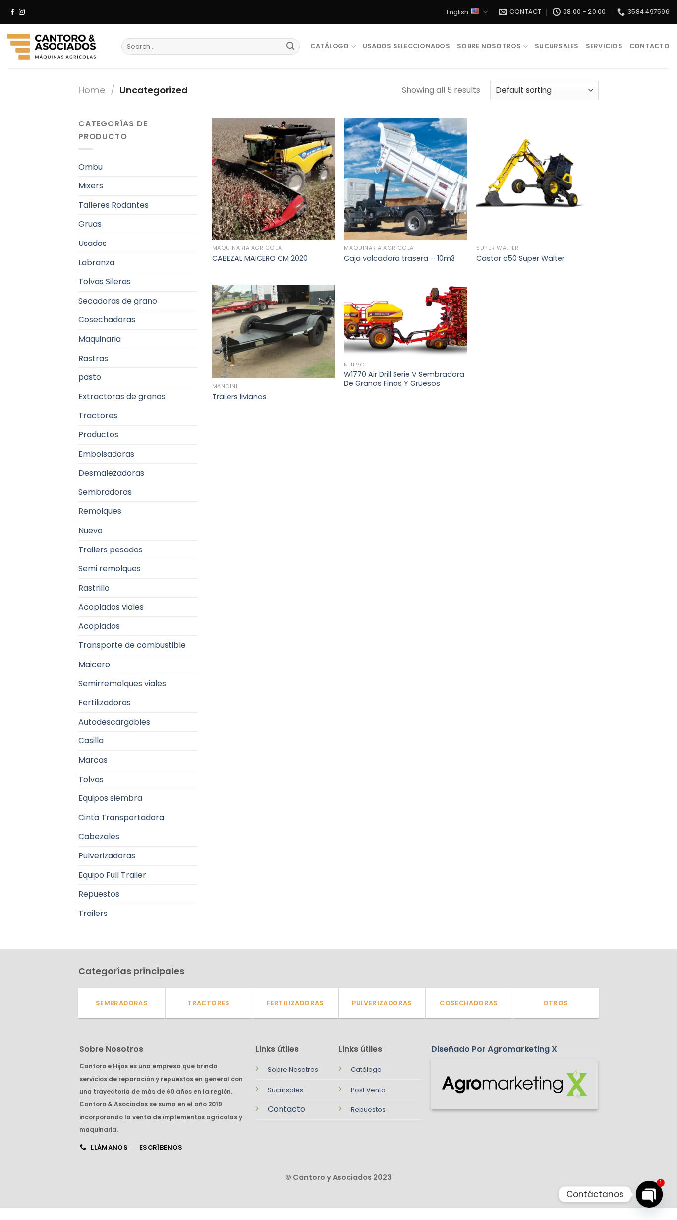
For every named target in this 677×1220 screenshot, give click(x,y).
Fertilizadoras (104, 702)
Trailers (93, 913)
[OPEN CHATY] (649, 1194)
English (457, 12)
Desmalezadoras (111, 473)
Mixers (90, 185)
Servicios (604, 46)
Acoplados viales (111, 606)
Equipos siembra (110, 798)
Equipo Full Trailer (112, 875)
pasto (89, 377)
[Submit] (290, 46)
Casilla (91, 740)
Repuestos (98, 894)
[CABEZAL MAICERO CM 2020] (273, 179)
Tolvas (91, 779)
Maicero (94, 664)
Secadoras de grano (117, 300)
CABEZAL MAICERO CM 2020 (260, 258)
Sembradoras (105, 492)
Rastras (93, 358)
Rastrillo (94, 588)
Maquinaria (99, 339)
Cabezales (98, 836)
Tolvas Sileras (104, 281)
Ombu (90, 167)
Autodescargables (114, 722)
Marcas (93, 760)
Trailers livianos (239, 397)
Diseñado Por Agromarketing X (494, 1049)
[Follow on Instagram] (22, 12)
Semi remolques (109, 568)
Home (92, 90)
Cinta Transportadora (121, 817)
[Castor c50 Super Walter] (537, 179)
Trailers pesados (110, 549)
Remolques (99, 511)
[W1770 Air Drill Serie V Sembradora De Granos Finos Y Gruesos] (405, 321)
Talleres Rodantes (113, 205)
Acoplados (99, 626)
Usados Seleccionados (406, 46)
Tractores (97, 415)
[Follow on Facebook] (12, 12)
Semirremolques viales (122, 683)
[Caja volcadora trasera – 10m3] (405, 179)
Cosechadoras (106, 319)
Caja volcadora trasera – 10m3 (399, 258)
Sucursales (557, 46)
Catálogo (329, 46)
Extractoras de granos (122, 396)
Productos (98, 434)
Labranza (96, 262)
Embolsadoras (106, 454)
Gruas (90, 224)
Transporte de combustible (132, 645)
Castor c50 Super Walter (520, 258)
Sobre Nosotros (489, 46)
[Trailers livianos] (273, 331)
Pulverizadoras (106, 855)
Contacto (649, 46)
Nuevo (90, 530)
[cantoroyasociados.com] (57, 46)
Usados (92, 243)
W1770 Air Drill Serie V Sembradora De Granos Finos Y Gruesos (404, 379)
